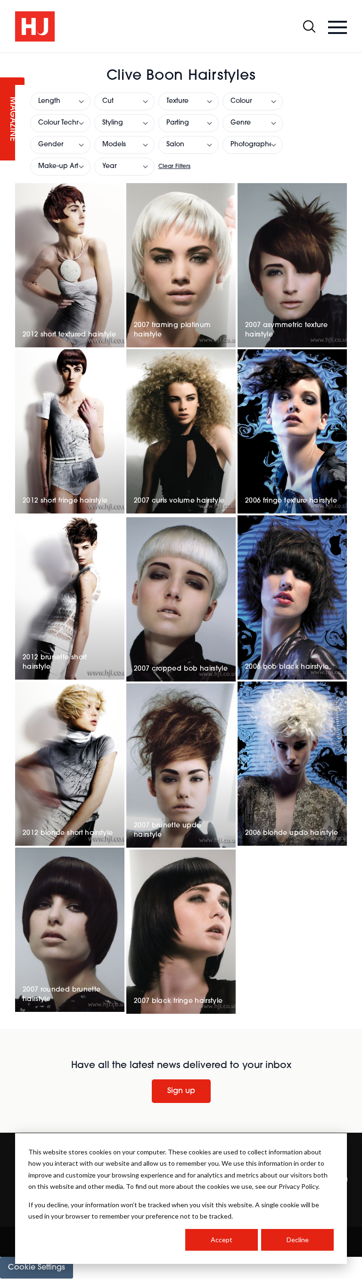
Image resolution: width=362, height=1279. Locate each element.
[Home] (35, 26)
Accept (221, 1240)
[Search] (309, 26)
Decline (298, 1240)
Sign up (181, 1091)
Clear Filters (174, 166)
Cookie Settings (36, 1267)
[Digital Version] (7, 58)
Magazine (12, 119)
